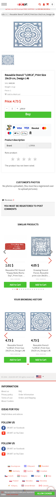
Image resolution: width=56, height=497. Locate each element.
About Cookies (7, 401)
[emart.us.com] (17, 4)
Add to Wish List (13, 94)
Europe (38, 476)
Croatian (43, 471)
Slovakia (29, 481)
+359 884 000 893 (43, 9)
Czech (10, 476)
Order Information (26, 394)
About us (5, 391)
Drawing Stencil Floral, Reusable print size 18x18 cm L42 (41, 273)
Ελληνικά (31, 466)
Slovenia (43, 481)
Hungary (24, 476)
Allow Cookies (44, 493)
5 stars (35, 159)
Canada (45, 485)
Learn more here (12, 494)
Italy (49, 476)
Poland (15, 481)
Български (15, 466)
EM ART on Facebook (15, 427)
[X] (2, 492)
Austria (30, 471)
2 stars (18, 159)
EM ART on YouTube (15, 433)
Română (45, 466)
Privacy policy (7, 394)
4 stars (29, 159)
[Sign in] (44, 4)
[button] (12, 289)
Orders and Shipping (27, 397)
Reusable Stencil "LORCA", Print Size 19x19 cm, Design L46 (15, 348)
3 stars (24, 159)
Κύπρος (14, 485)
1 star (13, 159)
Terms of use (7, 397)
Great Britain (30, 485)
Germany (16, 471)
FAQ (20, 391)
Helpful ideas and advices (12, 414)
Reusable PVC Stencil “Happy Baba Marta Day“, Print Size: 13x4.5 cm (15, 273)
